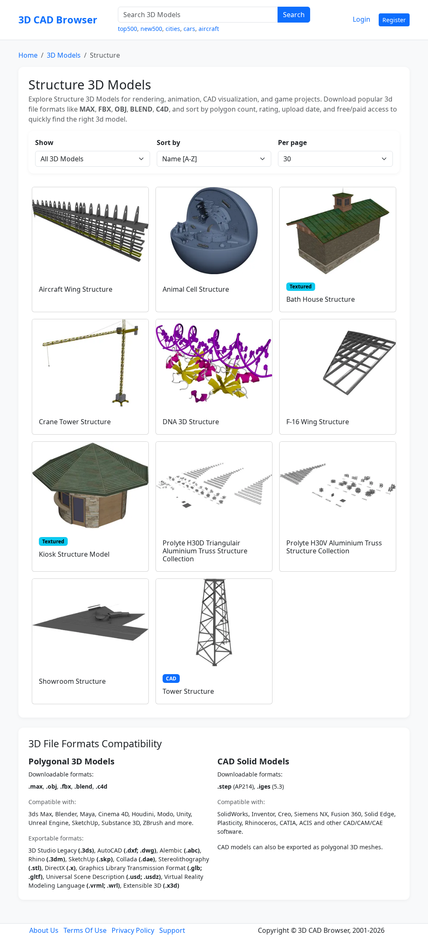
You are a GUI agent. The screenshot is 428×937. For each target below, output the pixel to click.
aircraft (209, 29)
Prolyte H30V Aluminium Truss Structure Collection (334, 546)
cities (173, 29)
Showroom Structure (72, 681)
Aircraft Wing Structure (75, 289)
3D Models (64, 55)
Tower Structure (188, 691)
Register (394, 20)
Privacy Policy (133, 930)
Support (172, 930)
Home (28, 55)
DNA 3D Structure (191, 421)
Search (294, 14)
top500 (127, 29)
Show (44, 142)
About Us (44, 930)
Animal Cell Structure (196, 289)
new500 (151, 29)
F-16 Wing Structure (317, 421)
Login (361, 19)
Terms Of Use (85, 930)
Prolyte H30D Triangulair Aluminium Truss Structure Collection (205, 550)
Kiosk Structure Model (74, 554)
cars (189, 29)
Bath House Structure (320, 299)
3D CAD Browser (57, 19)
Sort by (168, 142)
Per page (292, 142)
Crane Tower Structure (75, 421)
